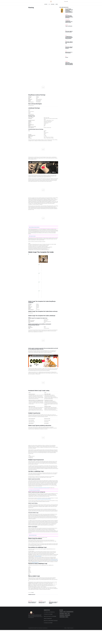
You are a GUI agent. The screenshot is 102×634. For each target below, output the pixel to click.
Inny (65, 56)
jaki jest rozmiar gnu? (48, 618)
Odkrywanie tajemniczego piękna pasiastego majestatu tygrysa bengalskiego (69, 63)
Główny (45, 4)
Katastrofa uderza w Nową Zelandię (68, 52)
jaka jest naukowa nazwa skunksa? (34, 227)
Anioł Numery (62, 613)
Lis (49, 4)
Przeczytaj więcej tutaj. (38, 556)
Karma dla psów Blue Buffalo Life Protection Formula (41, 487)
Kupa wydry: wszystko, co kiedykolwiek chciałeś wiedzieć (53, 603)
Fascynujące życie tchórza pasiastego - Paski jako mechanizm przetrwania (69, 16)
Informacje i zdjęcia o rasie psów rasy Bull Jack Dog (69, 48)
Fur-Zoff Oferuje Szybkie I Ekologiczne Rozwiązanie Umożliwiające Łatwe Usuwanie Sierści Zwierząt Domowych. (69, 11)
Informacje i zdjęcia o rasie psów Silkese (69, 31)
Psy (65, 40)
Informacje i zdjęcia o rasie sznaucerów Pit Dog (69, 42)
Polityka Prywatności (70, 611)
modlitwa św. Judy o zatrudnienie (50, 616)
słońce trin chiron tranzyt (33, 535)
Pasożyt (66, 57)
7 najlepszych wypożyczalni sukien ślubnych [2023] (68, 22)
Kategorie (65, 1)
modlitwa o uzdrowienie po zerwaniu (51, 620)
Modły (66, 613)
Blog (66, 35)
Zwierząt (32, 592)
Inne (68, 613)
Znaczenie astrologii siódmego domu (42, 602)
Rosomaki (52, 4)
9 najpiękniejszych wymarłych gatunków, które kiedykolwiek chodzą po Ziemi (69, 37)
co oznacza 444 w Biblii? (48, 614)
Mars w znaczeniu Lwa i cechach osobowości (32, 602)
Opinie (57, 4)
